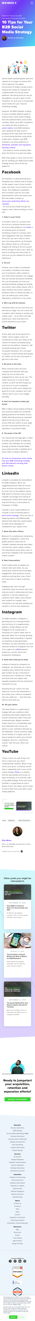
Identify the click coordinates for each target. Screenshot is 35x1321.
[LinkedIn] (22, 851)
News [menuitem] (17, 1212)
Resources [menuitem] (17, 1227)
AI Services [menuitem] (17, 1157)
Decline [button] (22, 1317)
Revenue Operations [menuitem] (17, 1128)
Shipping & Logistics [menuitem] (17, 1186)
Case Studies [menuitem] (17, 1238)
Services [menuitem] (17, 1154)
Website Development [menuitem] (17, 1142)
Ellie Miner (20, 38)
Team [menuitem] (17, 1209)
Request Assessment (17, 1099)
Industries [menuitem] (17, 1174)
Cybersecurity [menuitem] (17, 1188)
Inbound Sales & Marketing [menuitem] (17, 1139)
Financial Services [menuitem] (18, 1180)
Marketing (11, 820)
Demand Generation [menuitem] (17, 1136)
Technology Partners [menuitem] (17, 1220)
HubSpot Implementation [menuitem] (17, 1162)
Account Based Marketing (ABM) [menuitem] (17, 1133)
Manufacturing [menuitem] (17, 1197)
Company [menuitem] (17, 1206)
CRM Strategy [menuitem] (17, 1131)
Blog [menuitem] (17, 1229)
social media (7, 128)
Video (17, 772)
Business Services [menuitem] (17, 1194)
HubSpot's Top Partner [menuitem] (17, 1217)
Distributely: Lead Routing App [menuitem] (17, 1223)
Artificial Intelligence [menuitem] (17, 1191)
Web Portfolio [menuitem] (17, 1241)
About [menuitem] (17, 1201)
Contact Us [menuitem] (17, 1203)
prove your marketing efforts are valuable (15, 202)
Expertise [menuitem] (17, 1125)
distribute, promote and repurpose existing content (16, 146)
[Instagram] (24, 1262)
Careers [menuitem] (17, 1215)
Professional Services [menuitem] (17, 1171)
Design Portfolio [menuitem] (17, 1244)
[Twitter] (10, 1262)
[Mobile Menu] (32, 2)
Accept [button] (13, 1317)
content (18, 649)
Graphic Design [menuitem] (17, 1150)
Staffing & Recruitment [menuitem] (17, 1183)
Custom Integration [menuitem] (17, 1165)
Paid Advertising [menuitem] (17, 1145)
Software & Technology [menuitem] (17, 1177)
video (28, 227)
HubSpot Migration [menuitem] (17, 1159)
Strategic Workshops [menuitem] (17, 1168)
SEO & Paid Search (24, 820)
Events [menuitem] (17, 1235)
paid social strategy (10, 515)
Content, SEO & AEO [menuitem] (17, 1147)
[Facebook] (15, 1262)
